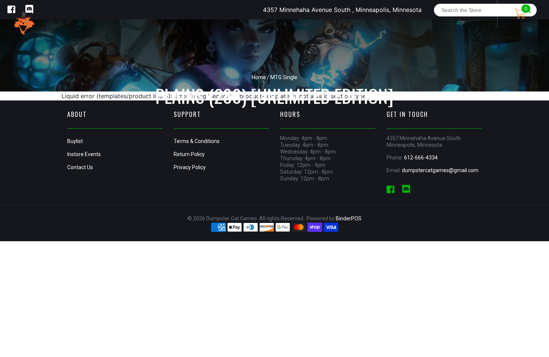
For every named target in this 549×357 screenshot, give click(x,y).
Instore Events (84, 154)
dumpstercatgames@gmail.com (440, 170)
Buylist (75, 141)
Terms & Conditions (197, 141)
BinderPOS (349, 218)
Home (259, 77)
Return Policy (189, 154)
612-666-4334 (421, 158)
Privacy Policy (190, 167)
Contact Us (80, 167)
